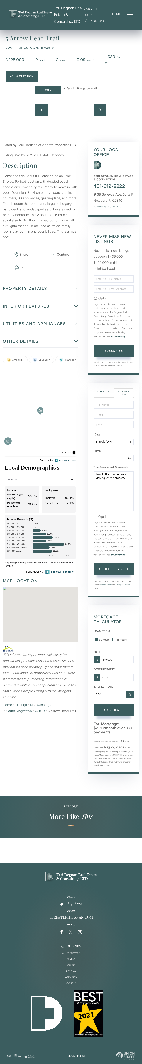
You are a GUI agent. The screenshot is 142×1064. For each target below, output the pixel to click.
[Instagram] (80, 932)
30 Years (104, 639)
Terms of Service (123, 585)
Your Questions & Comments (111, 467)
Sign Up (89, 8)
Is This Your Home (123, 392)
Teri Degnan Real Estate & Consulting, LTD (68, 15)
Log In (88, 14)
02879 (40, 711)
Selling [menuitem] (71, 965)
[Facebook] (61, 932)
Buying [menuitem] (71, 959)
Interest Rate (103, 686)
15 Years (122, 639)
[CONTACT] (22, 76)
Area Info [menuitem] (71, 977)
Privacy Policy (118, 336)
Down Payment (104, 669)
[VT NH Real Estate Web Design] (125, 1056)
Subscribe (113, 351)
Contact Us (100, 207)
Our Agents (114, 207)
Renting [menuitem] (71, 971)
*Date (97, 434)
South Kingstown (19, 711)
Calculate (113, 710)
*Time (97, 451)
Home (7, 705)
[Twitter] (70, 932)
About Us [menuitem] (71, 983)
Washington (45, 705)
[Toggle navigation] (122, 14)
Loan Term (102, 631)
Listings (21, 705)
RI (31, 705)
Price (97, 652)
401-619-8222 (96, 21)
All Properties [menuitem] (71, 953)
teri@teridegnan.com (71, 917)
